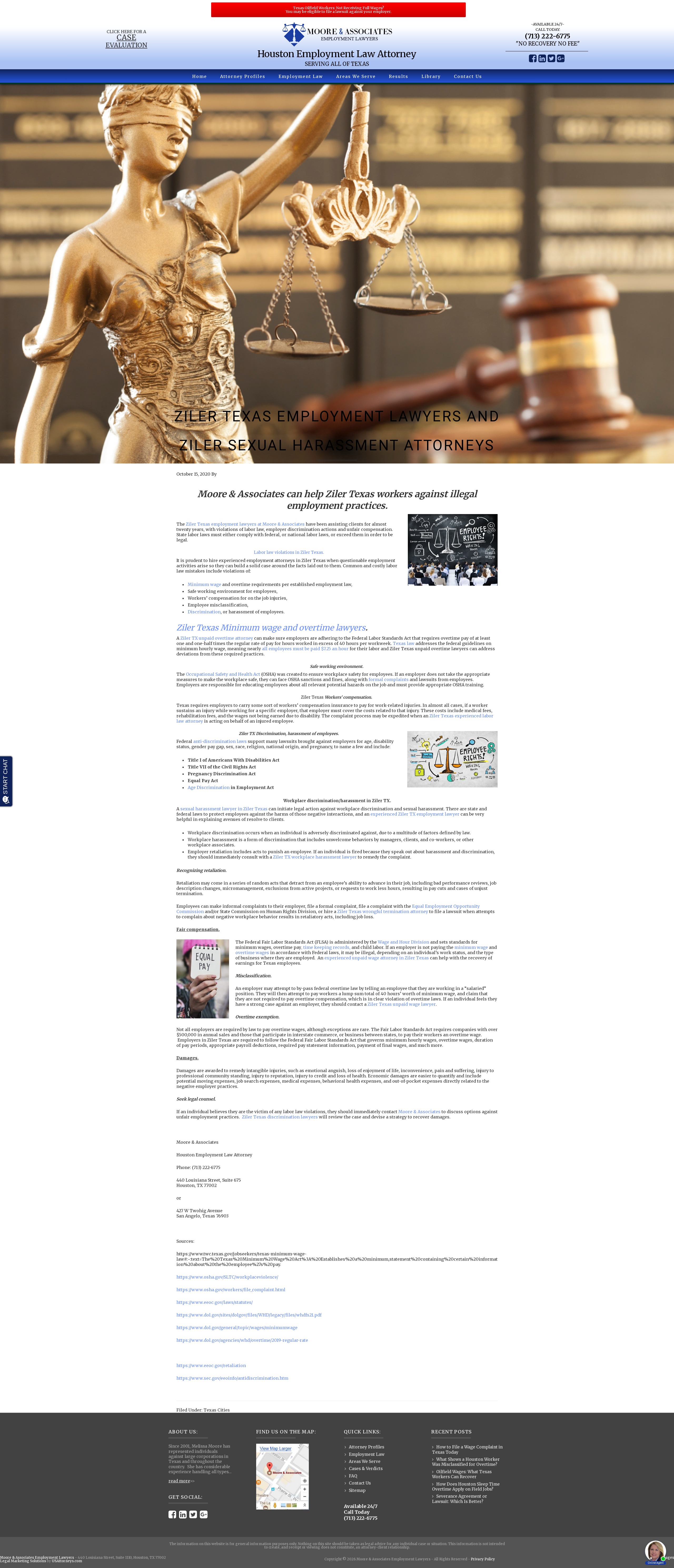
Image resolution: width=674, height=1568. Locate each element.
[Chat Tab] (337, 784)
